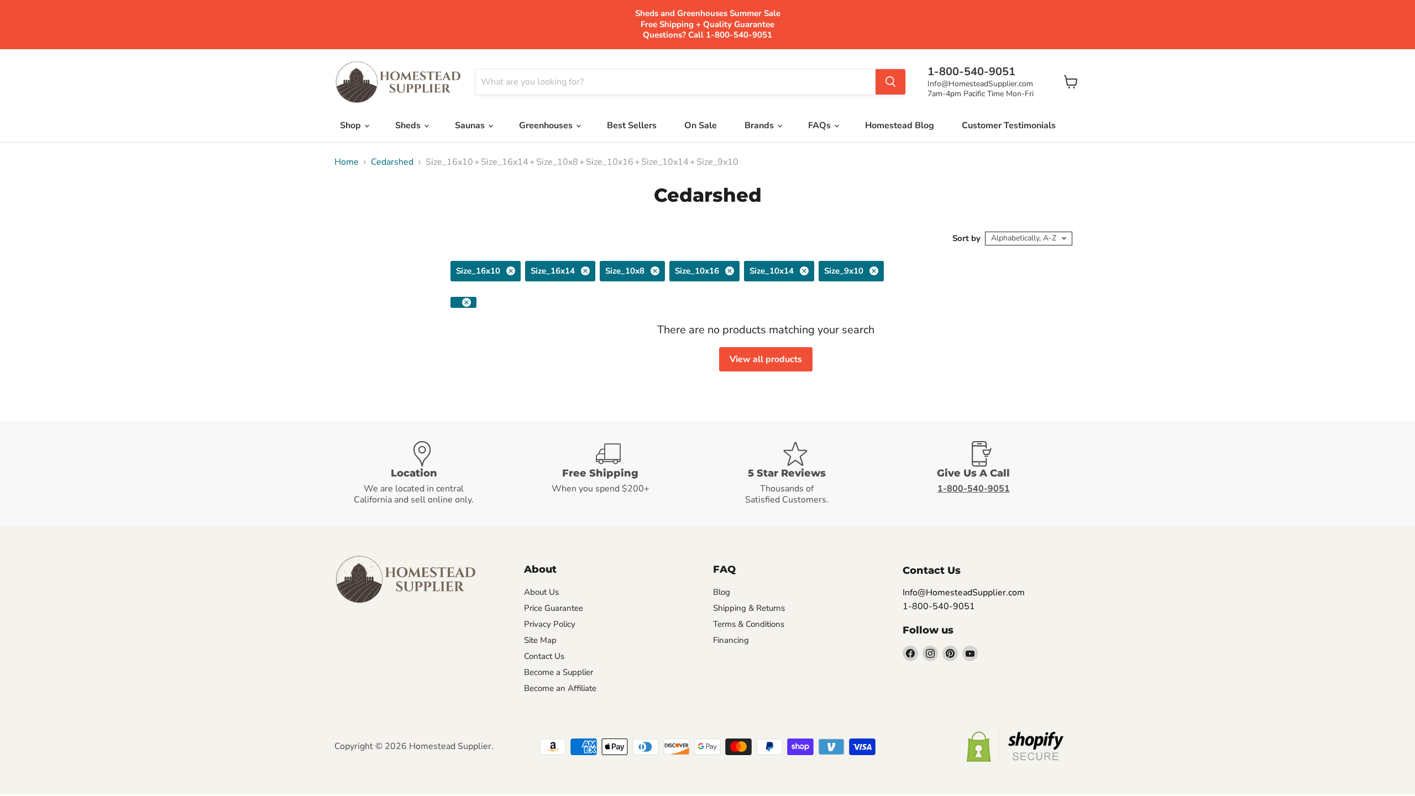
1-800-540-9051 (939, 606)
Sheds (409, 125)
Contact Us (544, 656)
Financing (731, 640)
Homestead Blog (899, 125)
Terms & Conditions (748, 624)
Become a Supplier (558, 672)
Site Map (540, 640)
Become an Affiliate (560, 688)
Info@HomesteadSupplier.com (980, 83)
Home (346, 162)
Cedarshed (392, 162)
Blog (721, 592)
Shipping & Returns (749, 608)
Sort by (966, 238)
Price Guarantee (553, 608)
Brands (760, 125)
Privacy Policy (549, 624)
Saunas (471, 125)
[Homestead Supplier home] (398, 82)
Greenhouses (547, 125)
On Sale (700, 125)
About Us (541, 592)
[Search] (890, 82)
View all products (766, 359)
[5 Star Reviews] (801, 473)
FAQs (820, 125)
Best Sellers (632, 125)
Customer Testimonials (1009, 125)
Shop (351, 125)
